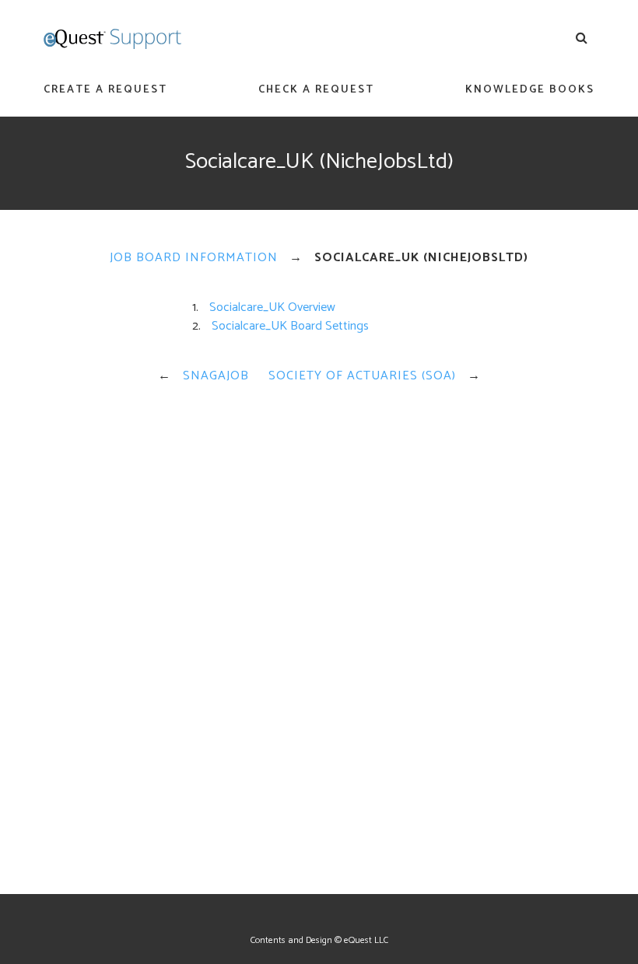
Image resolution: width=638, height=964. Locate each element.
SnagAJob (216, 375)
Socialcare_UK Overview (272, 307)
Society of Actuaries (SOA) (362, 375)
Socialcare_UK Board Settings (290, 326)
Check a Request (316, 90)
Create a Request (105, 90)
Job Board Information (194, 257)
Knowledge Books (529, 90)
